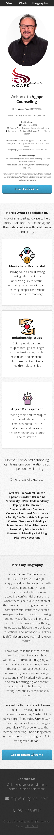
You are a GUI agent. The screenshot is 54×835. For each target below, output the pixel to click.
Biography (40, 3)
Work (23, 3)
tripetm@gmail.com (29, 798)
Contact (27, 9)
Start (10, 3)
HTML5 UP (31, 826)
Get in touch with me (27, 755)
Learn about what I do (27, 189)
